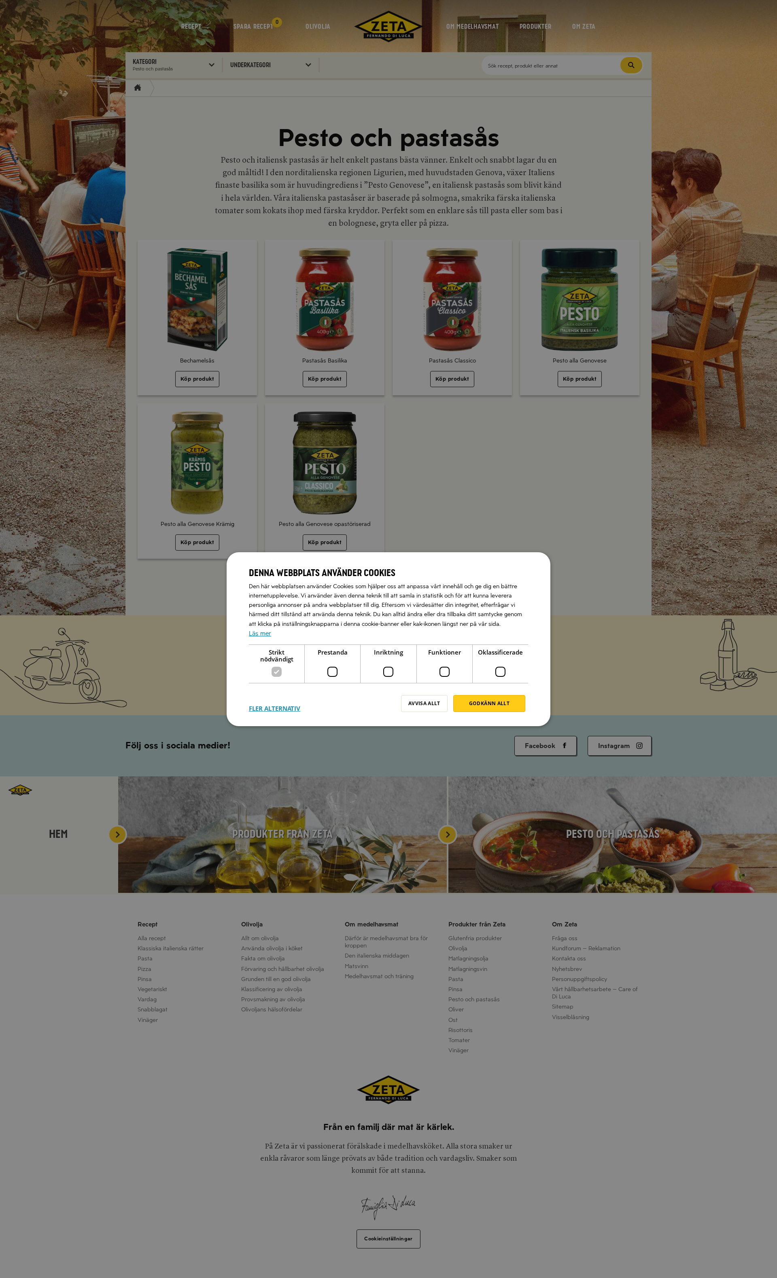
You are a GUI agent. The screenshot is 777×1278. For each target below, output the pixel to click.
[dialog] (388, 639)
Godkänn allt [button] (489, 703)
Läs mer (260, 633)
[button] (274, 703)
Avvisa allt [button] (424, 703)
